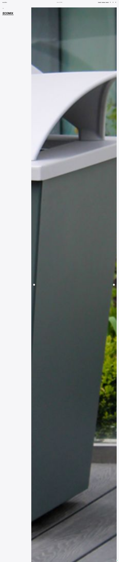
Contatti (107, 2)
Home (58, 2)
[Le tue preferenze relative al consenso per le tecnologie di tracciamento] (117, 560)
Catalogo (103, 2)
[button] (34, 285)
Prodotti (99, 2)
